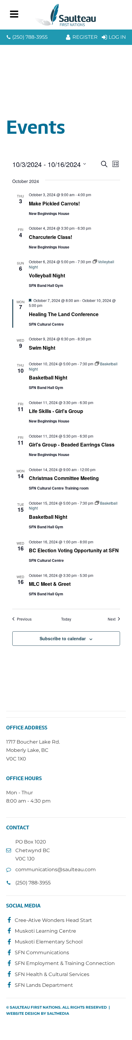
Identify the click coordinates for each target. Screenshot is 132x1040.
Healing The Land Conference (64, 314)
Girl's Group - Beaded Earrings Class (72, 444)
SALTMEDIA (58, 1013)
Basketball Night (48, 377)
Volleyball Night (47, 275)
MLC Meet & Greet (50, 583)
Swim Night (42, 347)
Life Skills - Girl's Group (56, 411)
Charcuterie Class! (50, 236)
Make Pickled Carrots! (54, 203)
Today (66, 619)
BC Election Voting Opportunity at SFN (74, 550)
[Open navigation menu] (14, 15)
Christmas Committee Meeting (64, 478)
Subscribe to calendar (63, 638)
